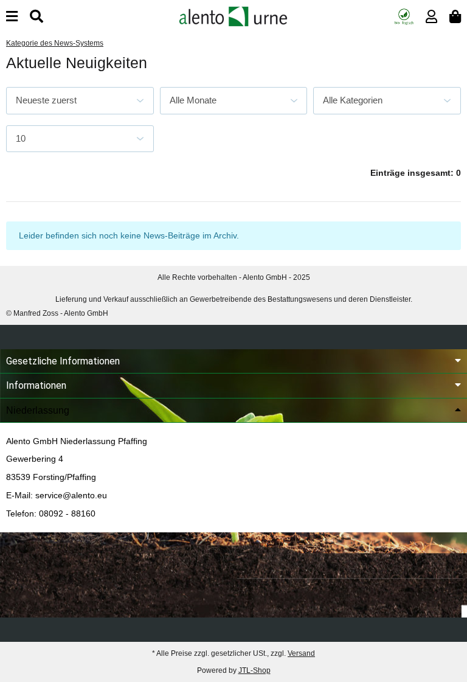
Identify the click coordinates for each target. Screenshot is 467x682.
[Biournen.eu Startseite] (233, 16)
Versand (301, 653)
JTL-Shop (254, 670)
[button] (431, 17)
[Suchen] (36, 17)
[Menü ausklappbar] (12, 17)
